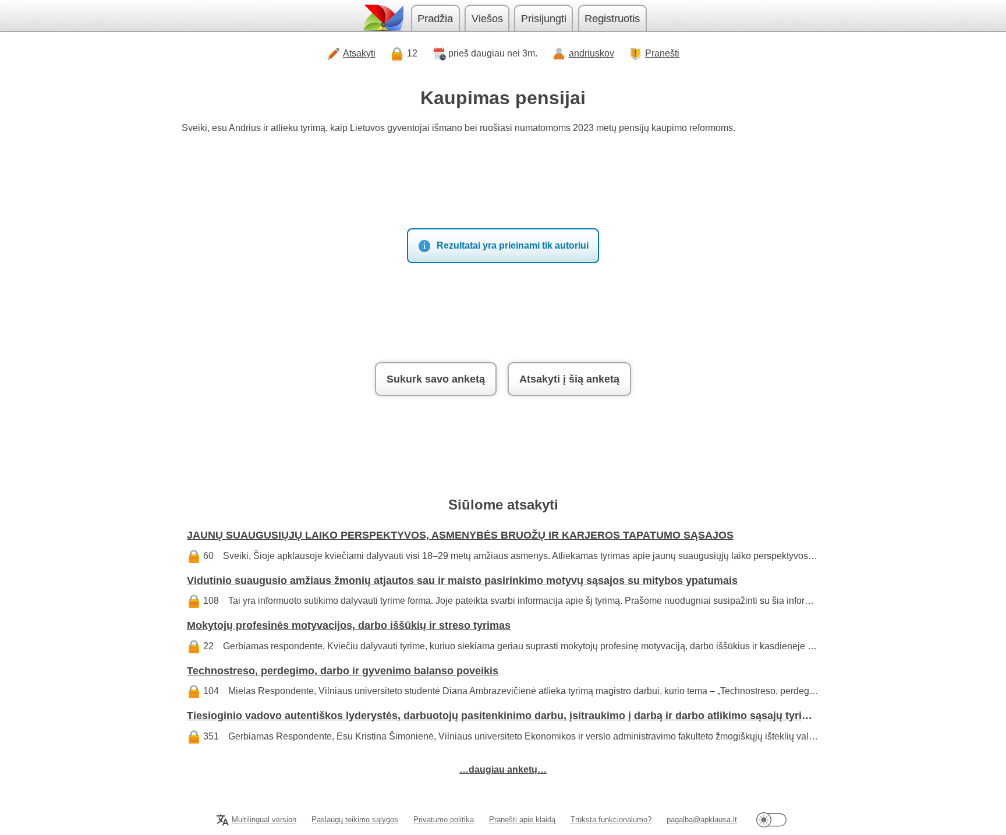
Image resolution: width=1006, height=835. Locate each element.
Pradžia (435, 18)
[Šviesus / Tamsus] (771, 819)
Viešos (487, 18)
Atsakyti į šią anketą (569, 379)
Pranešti (662, 53)
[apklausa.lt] (382, 18)
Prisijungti (543, 18)
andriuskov (591, 53)
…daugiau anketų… (503, 769)
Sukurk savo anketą (436, 379)
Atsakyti (359, 53)
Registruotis (612, 18)
